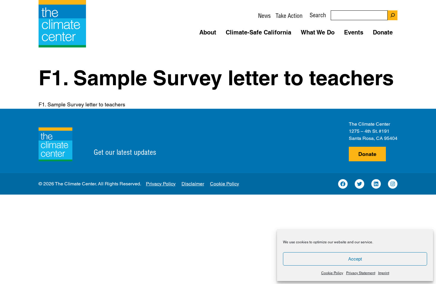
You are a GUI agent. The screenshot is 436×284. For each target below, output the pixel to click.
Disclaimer (193, 184)
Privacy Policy (161, 184)
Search (318, 15)
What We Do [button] (318, 32)
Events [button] (353, 32)
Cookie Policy (332, 273)
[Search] (392, 15)
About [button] (207, 32)
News (264, 15)
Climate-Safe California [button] (258, 32)
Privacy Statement (360, 273)
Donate (367, 154)
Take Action (289, 15)
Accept (355, 258)
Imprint (383, 273)
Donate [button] (383, 32)
